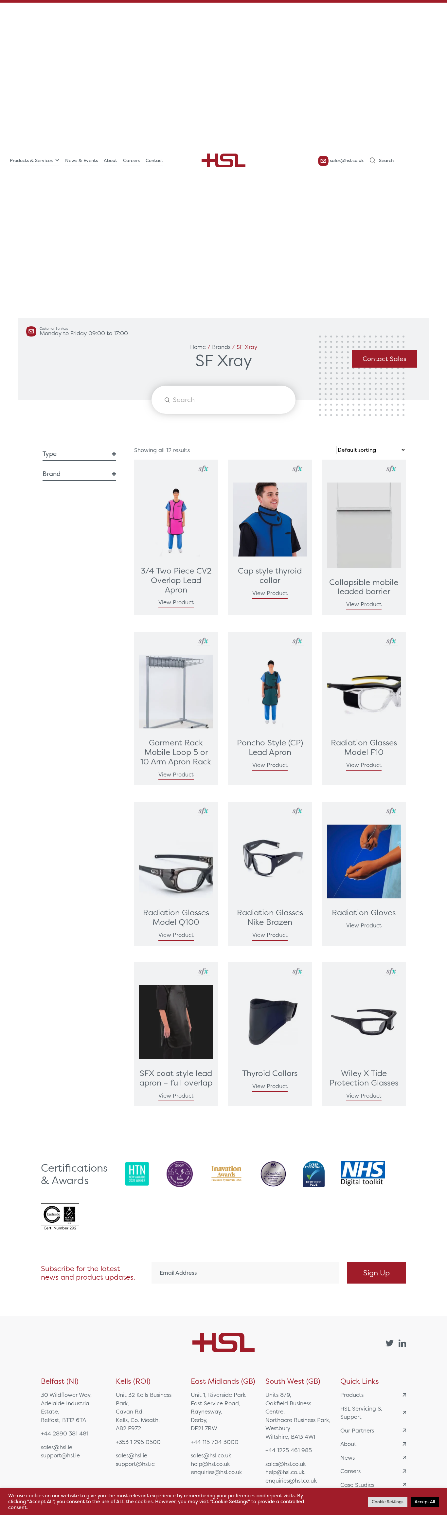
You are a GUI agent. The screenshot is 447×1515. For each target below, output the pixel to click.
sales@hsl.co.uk (346, 160)
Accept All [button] (425, 1502)
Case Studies (357, 1484)
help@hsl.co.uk (210, 1463)
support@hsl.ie (60, 1455)
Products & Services (31, 160)
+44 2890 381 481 (64, 1433)
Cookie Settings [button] (387, 1502)
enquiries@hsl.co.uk (216, 1472)
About (110, 160)
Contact (154, 160)
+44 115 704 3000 (215, 1441)
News (347, 1457)
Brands (221, 346)
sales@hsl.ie (56, 1447)
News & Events (81, 160)
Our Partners (357, 1430)
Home (198, 346)
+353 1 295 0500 (138, 1441)
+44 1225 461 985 (288, 1450)
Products (352, 1394)
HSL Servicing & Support (361, 1412)
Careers (131, 160)
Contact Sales (384, 359)
